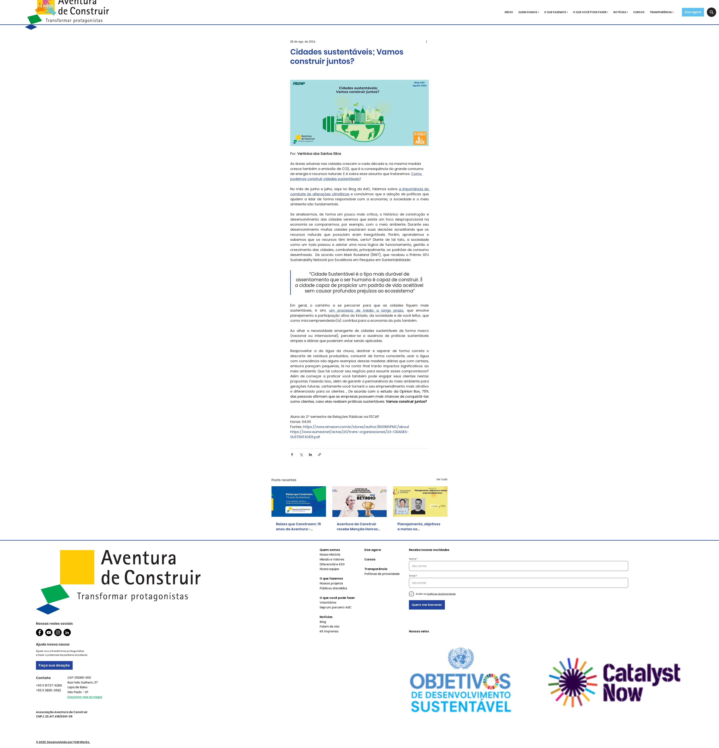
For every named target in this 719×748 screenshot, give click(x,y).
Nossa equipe (329, 569)
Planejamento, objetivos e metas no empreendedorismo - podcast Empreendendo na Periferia (419, 527)
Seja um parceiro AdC (335, 607)
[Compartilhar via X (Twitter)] (301, 454)
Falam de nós (329, 626)
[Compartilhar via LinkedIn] (310, 454)
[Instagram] (58, 632)
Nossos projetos (331, 583)
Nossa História (330, 554)
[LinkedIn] (67, 632)
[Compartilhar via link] (319, 454)
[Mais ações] (426, 41)
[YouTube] (48, 632)
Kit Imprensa (329, 631)
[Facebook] (39, 632)
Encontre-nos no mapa (84, 697)
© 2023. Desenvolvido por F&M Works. (63, 742)
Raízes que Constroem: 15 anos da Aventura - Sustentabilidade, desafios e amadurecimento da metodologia (298, 527)
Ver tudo (442, 479)
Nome (412, 559)
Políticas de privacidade (382, 574)
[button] (528, 12)
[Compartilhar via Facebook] (292, 454)
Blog (323, 622)
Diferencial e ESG (332, 564)
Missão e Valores (332, 559)
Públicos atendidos (333, 588)
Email (412, 576)
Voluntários (328, 602)
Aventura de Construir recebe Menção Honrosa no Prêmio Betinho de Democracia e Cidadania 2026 (359, 527)
